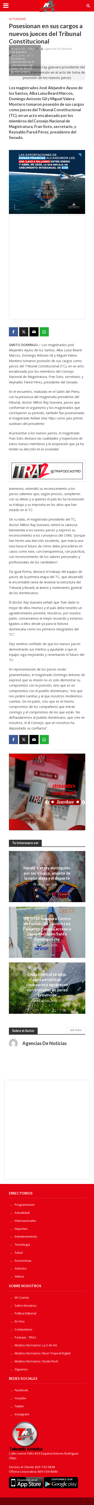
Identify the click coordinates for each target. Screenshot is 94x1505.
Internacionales (25, 1221)
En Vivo (20, 1321)
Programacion (25, 1205)
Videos (19, 1276)
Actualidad (17, 19)
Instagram (22, 1414)
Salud (19, 1252)
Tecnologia (22, 1244)
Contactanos (23, 1329)
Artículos (21, 1268)
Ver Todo (76, 1030)
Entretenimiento (26, 1236)
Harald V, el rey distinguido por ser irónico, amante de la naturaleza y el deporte (47, 873)
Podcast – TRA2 (25, 1337)
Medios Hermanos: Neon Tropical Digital (42, 1353)
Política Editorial (25, 1313)
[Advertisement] (47, 267)
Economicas (23, 1260)
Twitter (19, 1406)
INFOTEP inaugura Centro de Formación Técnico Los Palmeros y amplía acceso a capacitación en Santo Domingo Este (47, 929)
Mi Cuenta (22, 1297)
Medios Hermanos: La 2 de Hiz (36, 1345)
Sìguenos (21, 1369)
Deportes (21, 1229)
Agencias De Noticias (58, 49)
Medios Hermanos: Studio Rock (36, 1361)
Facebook (21, 1390)
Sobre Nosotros (26, 1305)
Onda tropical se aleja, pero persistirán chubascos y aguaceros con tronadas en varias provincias (47, 984)
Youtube (20, 1398)
